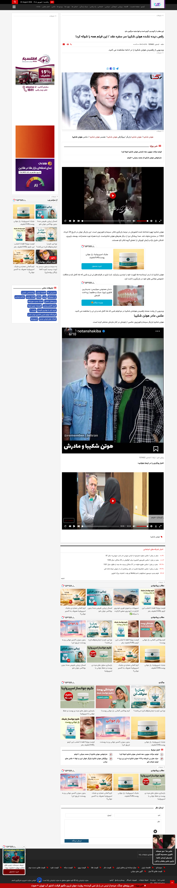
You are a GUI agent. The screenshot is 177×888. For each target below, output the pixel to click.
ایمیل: (109, 815)
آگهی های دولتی (137, 871)
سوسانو (159, 867)
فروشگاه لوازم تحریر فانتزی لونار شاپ (42, 314)
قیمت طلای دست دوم (37, 867)
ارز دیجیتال (52, 297)
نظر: (158, 821)
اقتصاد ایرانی (41, 292)
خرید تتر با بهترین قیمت (47, 310)
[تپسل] (82, 246)
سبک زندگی (84, 7)
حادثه (39, 7)
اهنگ (39, 297)
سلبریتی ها (51, 292)
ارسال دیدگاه (76, 841)
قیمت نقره (55, 867)
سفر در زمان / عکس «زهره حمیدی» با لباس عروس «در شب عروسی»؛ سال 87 (132, 556)
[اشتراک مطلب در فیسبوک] (110, 69)
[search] (15, 2)
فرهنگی (113, 7)
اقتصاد (126, 7)
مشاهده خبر (69, 520)
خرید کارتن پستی (49, 306)
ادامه (62, 578)
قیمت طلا (95, 867)
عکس (53, 7)
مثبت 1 (33, 310)
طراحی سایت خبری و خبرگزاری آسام (24, 880)
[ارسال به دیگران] (64, 44)
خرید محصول (97, 266)
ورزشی (120, 7)
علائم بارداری (19, 297)
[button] (155, 832)
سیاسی (107, 7)
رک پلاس (93, 7)
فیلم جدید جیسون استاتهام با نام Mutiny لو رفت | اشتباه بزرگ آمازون (135, 573)
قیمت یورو (82, 867)
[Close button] (24, 846)
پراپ (44, 297)
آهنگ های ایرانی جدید (47, 319)
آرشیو (143, 7)
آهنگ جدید (30, 297)
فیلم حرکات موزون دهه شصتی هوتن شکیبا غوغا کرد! (141, 152)
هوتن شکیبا (148, 137)
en (52, 2)
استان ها (75, 7)
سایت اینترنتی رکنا (81, 880)
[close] (145, 885)
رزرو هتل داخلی (50, 301)
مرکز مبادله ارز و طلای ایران (126, 867)
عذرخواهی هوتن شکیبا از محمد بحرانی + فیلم (144, 158)
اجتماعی (101, 7)
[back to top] (172, 882)
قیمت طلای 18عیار (155, 871)
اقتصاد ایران (146, 867)
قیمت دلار (108, 867)
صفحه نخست (134, 7)
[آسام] (39, 880)
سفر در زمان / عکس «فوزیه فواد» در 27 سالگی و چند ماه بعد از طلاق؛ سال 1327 (131, 564)
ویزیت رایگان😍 (97, 302)
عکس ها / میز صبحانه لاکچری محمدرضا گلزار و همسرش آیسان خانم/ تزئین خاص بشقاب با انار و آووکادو (164, 856)
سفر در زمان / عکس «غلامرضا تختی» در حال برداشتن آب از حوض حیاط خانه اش (131, 569)
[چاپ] (68, 44)
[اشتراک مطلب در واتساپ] (108, 69)
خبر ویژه (154, 146)
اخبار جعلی (46, 7)
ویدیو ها (60, 7)
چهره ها (67, 7)
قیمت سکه (68, 867)
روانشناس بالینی (28, 292)
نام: (159, 815)
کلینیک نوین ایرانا (34, 306)
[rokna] (157, 4)
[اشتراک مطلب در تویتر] (113, 69)
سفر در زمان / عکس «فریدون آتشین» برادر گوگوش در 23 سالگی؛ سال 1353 (133, 560)
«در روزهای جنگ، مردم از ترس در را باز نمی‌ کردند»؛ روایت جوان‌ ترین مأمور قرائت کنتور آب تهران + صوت (82, 885)
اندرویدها (34, 319)
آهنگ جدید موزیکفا (35, 301)
